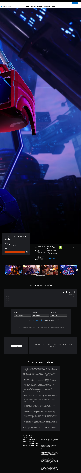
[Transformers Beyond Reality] (13, 270)
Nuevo (27, 6)
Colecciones (33, 6)
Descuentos (39, 6)
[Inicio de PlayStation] (2, 3)
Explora (53, 6)
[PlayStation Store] (6, 6)
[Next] (76, 270)
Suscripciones (47, 6)
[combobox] (22, 315)
